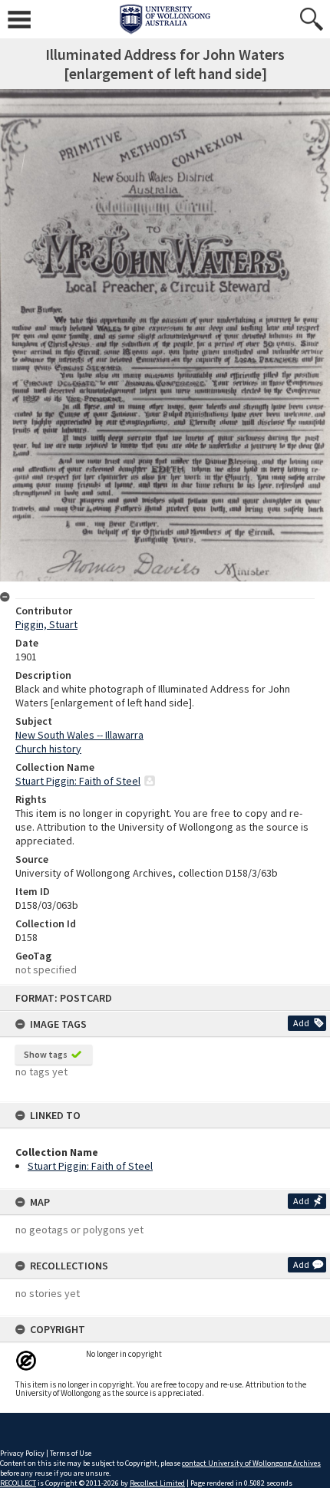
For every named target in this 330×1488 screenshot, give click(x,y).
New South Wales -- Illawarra (79, 735)
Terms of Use (70, 1453)
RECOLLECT (18, 1483)
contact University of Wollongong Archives (251, 1463)
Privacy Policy (22, 1453)
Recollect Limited (157, 1483)
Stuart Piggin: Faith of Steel (90, 1166)
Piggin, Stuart (46, 624)
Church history (48, 749)
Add (301, 1023)
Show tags (46, 1054)
